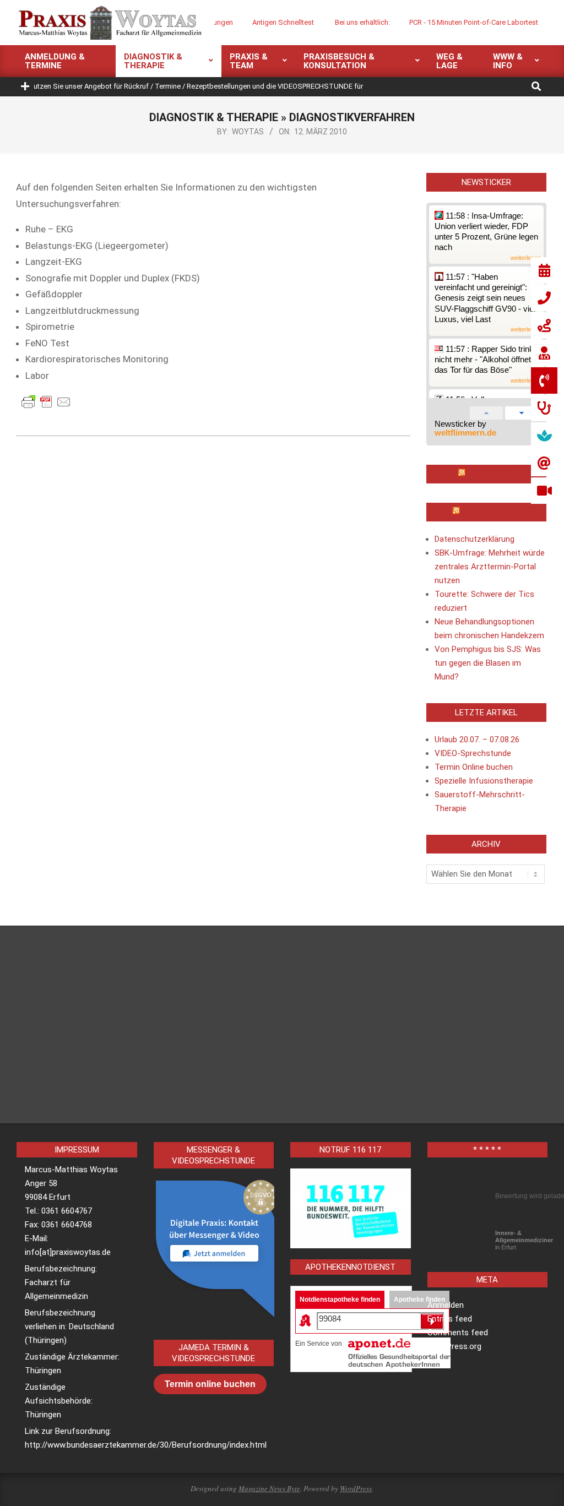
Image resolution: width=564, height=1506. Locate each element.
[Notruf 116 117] (350, 1208)
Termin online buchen (210, 1384)
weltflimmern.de (465, 432)
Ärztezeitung (491, 512)
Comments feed (457, 1333)
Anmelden (445, 1305)
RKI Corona (491, 474)
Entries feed (449, 1319)
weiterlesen (526, 258)
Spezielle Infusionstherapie (484, 781)
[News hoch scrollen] (486, 410)
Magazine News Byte (269, 1488)
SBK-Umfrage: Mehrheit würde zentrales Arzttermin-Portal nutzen (490, 566)
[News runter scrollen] (521, 410)
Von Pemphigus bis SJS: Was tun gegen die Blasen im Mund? (488, 663)
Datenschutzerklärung (474, 539)
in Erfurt (524, 1240)
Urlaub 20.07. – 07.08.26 (477, 739)
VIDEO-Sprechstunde (473, 753)
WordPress (356, 1488)
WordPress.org (454, 1346)
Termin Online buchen (474, 767)
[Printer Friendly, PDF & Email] (46, 401)
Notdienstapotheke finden (340, 1299)
